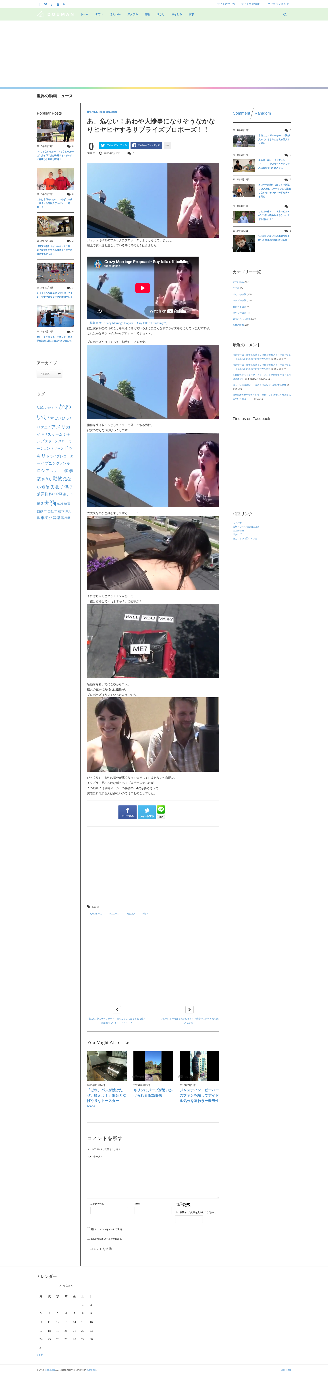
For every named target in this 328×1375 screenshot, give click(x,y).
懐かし (161, 14)
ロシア (43, 470)
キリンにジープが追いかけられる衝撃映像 (153, 1092)
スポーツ (51, 441)
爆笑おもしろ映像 (96, 112)
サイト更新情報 (250, 4)
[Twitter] (46, 4)
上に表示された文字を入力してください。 (196, 1212)
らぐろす (237, 523)
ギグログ (237, 534)
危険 (46, 487)
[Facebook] (40, 4)
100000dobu (238, 530)
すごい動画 (238, 282)
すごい (99, 14)
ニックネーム (97, 1203)
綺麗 (67, 504)
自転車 (53, 511)
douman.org (49, 1370)
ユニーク (115, 913)
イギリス (44, 434)
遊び (48, 518)
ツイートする (147, 812)
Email (137, 1203)
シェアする (127, 812)
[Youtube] (58, 4)
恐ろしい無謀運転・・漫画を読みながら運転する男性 (259, 385)
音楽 (56, 518)
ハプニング (50, 463)
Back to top (286, 1370)
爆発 (40, 504)
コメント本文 (94, 1156)
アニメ (45, 427)
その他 (236, 288)
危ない (131, 913)
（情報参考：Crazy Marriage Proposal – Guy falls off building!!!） (128, 323)
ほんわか (115, 14)
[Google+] (52, 4)
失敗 (54, 486)
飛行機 (65, 518)
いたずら (51, 407)
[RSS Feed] (64, 4)
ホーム (84, 14)
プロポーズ (96, 913)
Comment (241, 113)
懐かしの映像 (239, 312)
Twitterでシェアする (117, 145)
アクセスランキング (277, 4)
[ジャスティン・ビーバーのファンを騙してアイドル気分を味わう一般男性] (199, 1066)
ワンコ (55, 471)
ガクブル (132, 14)
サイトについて (226, 4)
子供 (64, 486)
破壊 (60, 504)
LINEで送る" (161, 812)
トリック (57, 448)
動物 (57, 478)
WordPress (91, 1370)
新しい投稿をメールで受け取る (106, 1239)
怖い (52, 494)
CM (40, 407)
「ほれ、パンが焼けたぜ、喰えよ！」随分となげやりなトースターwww (106, 1098)
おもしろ (176, 14)
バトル (65, 463)
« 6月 (40, 1354)
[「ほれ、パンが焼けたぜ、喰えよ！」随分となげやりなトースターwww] (107, 1066)
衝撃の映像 (111, 112)
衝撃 (191, 14)
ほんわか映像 (239, 294)
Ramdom (263, 113)
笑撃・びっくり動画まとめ (246, 526)
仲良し (47, 479)
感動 (147, 14)
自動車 (42, 511)
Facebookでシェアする (149, 145)
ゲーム (57, 434)
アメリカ (61, 427)
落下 (146, 913)
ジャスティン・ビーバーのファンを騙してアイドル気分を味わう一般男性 (199, 1095)
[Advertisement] (164, 54)
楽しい (68, 494)
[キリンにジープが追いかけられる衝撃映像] (153, 1066)
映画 (59, 494)
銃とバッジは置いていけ (245, 538)
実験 (44, 494)
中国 (65, 471)
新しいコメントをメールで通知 (106, 1229)
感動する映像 (239, 306)
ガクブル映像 (239, 300)
